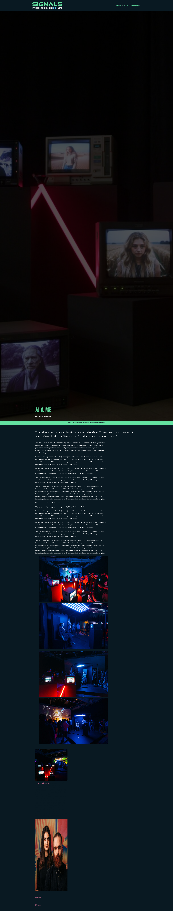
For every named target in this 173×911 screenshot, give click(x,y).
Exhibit (118, 5)
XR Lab (126, 5)
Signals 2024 (43, 783)
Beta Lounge (136, 5)
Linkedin (38, 905)
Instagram (38, 897)
